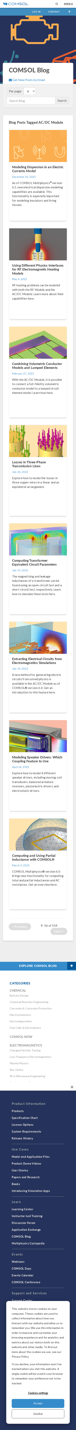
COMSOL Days (21, 1268)
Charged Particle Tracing (25, 1050)
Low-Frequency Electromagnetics (31, 1056)
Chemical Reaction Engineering (29, 1002)
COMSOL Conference (26, 1282)
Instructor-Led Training (27, 1216)
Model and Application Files (31, 1157)
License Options (23, 1125)
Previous (20, 926)
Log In (36, 11)
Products (18, 1111)
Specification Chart (25, 1118)
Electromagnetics (26, 1045)
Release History (22, 1138)
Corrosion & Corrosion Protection (31, 1008)
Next (58, 931)
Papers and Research (26, 1177)
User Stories (20, 1170)
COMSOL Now (21, 1036)
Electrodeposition (21, 1021)
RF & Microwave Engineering (27, 1076)
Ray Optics (17, 1069)
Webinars (18, 1262)
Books (16, 1184)
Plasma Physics (19, 1063)
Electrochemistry (20, 1014)
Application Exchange (26, 1230)
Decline (38, 1413)
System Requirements (26, 1131)
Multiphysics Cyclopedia (28, 1243)
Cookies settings (38, 1393)
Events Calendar (23, 1275)
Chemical (18, 990)
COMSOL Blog (21, 1236)
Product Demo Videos (26, 1163)
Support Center (22, 1300)
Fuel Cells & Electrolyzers (25, 1027)
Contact (54, 11)
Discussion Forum (23, 1223)
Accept (38, 1403)
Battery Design (19, 995)
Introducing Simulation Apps (31, 1191)
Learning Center (22, 1209)
